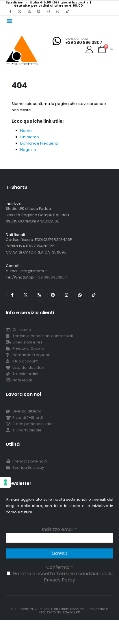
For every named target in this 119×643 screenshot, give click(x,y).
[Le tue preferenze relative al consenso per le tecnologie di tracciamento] (5, 482)
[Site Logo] (22, 50)
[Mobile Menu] (9, 21)
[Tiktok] (67, 11)
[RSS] (29, 11)
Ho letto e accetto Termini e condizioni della (62, 576)
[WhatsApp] (58, 11)
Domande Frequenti (39, 143)
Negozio (28, 149)
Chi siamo (29, 137)
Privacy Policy (59, 580)
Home (26, 130)
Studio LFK (71, 612)
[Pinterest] (39, 11)
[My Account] (89, 49)
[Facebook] (10, 11)
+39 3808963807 (51, 277)
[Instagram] (48, 11)
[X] (20, 11)
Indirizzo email (59, 529)
